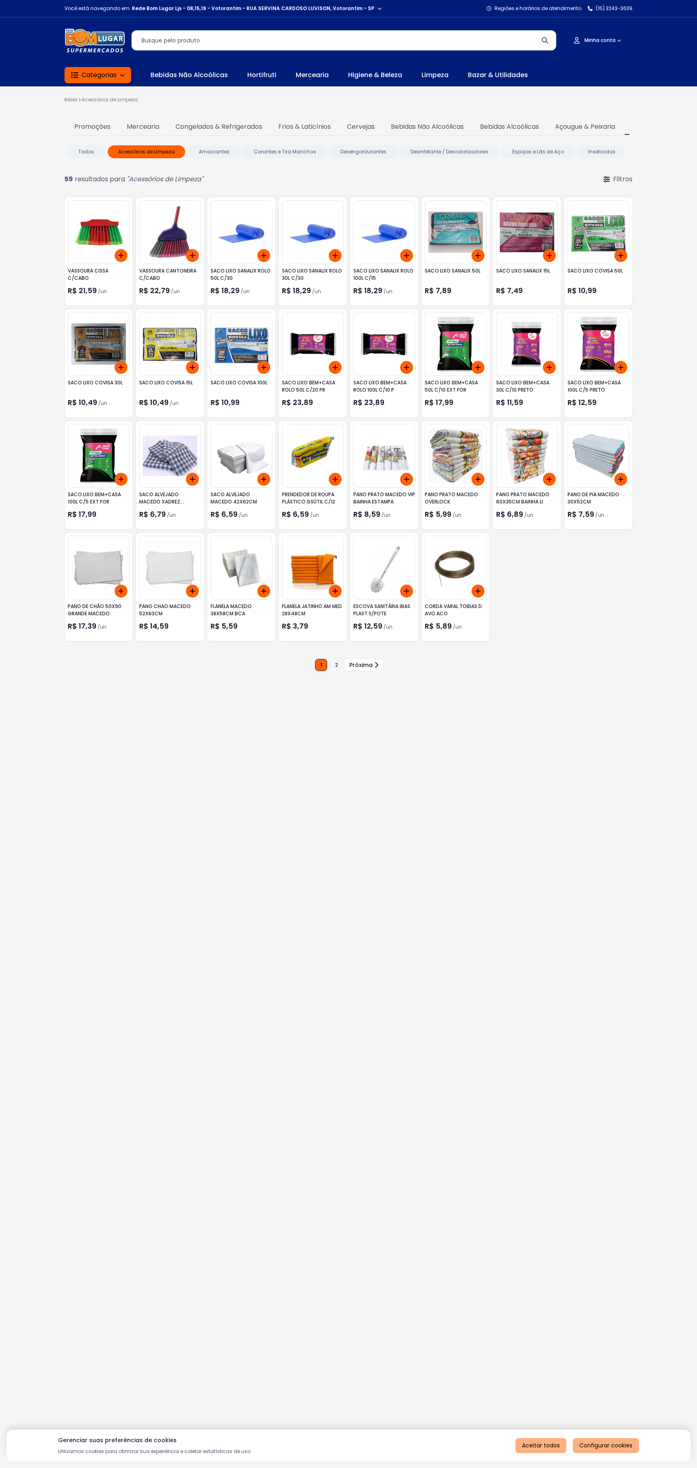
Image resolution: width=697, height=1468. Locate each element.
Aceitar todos (541, 1445)
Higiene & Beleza (375, 75)
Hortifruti (261, 75)
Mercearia (312, 75)
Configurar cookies (605, 1445)
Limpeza (435, 75)
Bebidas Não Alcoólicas (189, 75)
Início (71, 99)
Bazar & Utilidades (498, 75)
